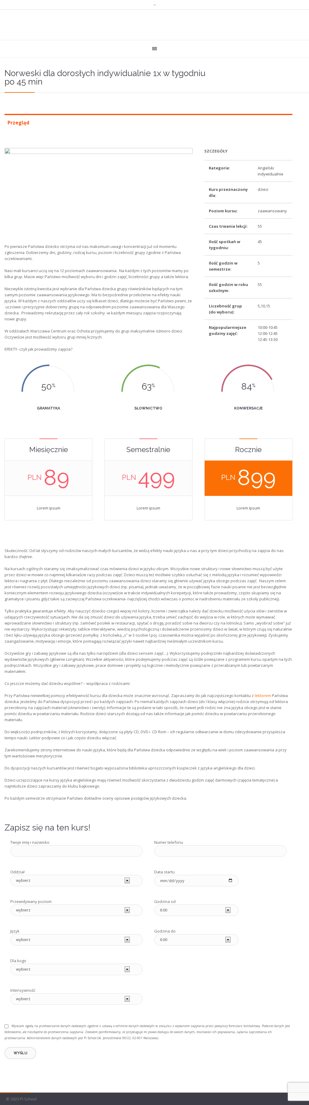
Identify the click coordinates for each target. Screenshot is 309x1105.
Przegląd (18, 122)
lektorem (263, 695)
